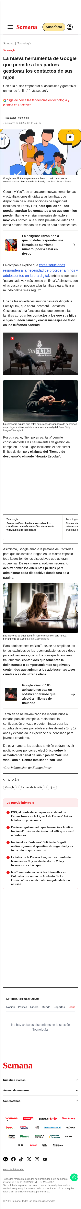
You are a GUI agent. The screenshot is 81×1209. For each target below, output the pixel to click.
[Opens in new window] (13, 1159)
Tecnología (24, 43)
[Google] (5, 1159)
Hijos (52, 787)
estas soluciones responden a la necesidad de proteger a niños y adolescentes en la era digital (40, 270)
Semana (8, 43)
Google (9, 787)
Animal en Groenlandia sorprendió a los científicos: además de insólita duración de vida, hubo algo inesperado (30, 526)
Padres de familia (31, 787)
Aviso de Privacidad (18, 1169)
